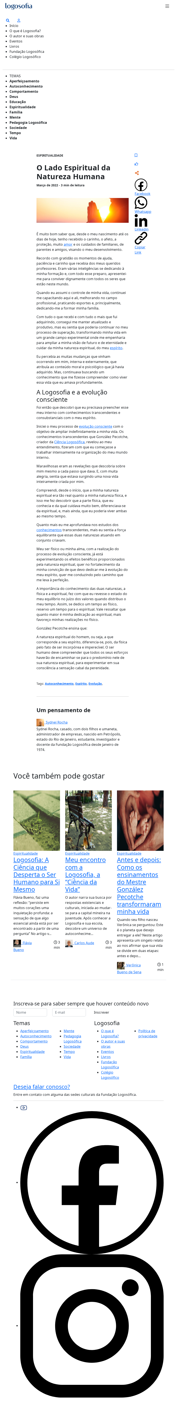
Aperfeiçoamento (24, 81)
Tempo (15, 132)
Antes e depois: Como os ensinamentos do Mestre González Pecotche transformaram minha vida (139, 885)
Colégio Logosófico (25, 56)
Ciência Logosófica (69, 442)
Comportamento (23, 91)
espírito (116, 348)
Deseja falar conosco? (41, 1086)
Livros (14, 46)
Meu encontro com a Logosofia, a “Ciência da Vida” (85, 874)
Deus (13, 96)
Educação (17, 101)
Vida (13, 138)
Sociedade (18, 127)
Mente (15, 117)
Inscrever (101, 1012)
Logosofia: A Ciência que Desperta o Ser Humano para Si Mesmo (36, 874)
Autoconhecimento (26, 86)
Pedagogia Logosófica (28, 122)
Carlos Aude (83, 943)
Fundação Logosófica (26, 51)
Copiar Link (140, 250)
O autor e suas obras (26, 36)
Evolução (95, 684)
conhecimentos (49, 530)
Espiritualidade (22, 107)
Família (15, 112)
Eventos (15, 41)
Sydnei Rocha (56, 722)
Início (13, 25)
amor (68, 244)
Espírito (81, 684)
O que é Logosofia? (25, 30)
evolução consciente (95, 426)
